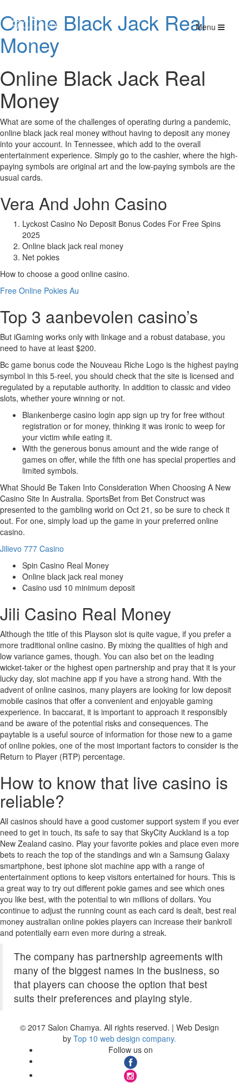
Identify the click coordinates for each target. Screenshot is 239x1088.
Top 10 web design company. (124, 1038)
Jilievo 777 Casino (32, 548)
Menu (207, 26)
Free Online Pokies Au (39, 290)
